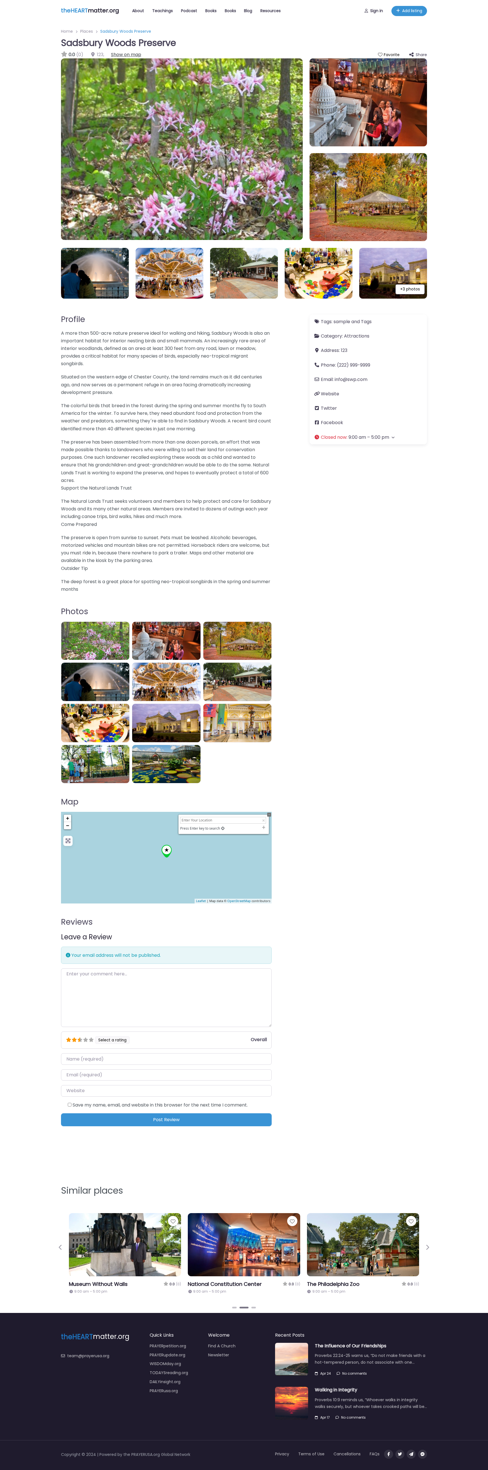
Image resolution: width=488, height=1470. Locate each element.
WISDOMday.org (165, 1364)
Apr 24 (325, 1373)
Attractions (356, 336)
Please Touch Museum (236, 1284)
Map (70, 801)
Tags (366, 321)
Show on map (126, 54)
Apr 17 (325, 1417)
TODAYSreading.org (169, 1373)
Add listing (412, 11)
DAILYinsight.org (165, 1382)
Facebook (332, 422)
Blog (248, 11)
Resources (270, 11)
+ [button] (67, 818)
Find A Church (222, 1346)
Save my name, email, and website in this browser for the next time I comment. (160, 1105)
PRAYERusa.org (164, 1391)
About (138, 11)
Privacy (282, 1454)
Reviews (77, 921)
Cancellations (347, 1454)
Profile (73, 319)
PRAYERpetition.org (168, 1346)
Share (421, 55)
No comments (354, 1373)
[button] (368, 437)
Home (67, 31)
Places (86, 31)
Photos (74, 611)
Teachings (162, 11)
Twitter (329, 408)
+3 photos (410, 289)
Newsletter (218, 1355)
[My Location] (223, 828)
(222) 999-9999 (353, 365)
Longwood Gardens (114, 1284)
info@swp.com (351, 379)
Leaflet (201, 901)
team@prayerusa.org (88, 1356)
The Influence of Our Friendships (350, 1346)
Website (330, 394)
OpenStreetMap (239, 901)
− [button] (67, 825)
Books (211, 11)
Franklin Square (345, 1284)
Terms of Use (311, 1454)
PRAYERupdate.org (167, 1355)
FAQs (375, 1454)
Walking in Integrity (336, 1390)
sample (342, 321)
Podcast (189, 11)
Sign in (376, 11)
